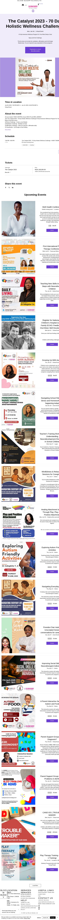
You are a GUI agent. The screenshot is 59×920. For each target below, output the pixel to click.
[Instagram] (48, 907)
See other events (35, 51)
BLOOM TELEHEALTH (26, 894)
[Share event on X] (9, 187)
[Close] (57, 917)
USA (8, 900)
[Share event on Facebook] (5, 187)
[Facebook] (48, 905)
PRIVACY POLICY (26, 904)
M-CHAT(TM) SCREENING (28, 898)
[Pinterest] (48, 909)
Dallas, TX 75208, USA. (13, 905)
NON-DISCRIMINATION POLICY (29, 906)
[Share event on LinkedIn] (12, 187)
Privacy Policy (27, 918)
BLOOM (3, 891)
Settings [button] (39, 917)
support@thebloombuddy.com (46, 901)
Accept (52, 917)
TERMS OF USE (25, 902)
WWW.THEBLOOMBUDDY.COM (46, 903)
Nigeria (9, 892)
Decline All (45, 917)
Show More (8, 129)
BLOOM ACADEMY (26, 896)
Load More (35, 885)
